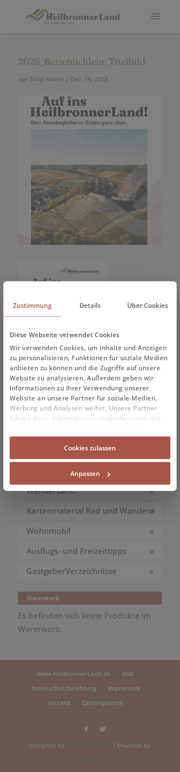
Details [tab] (90, 305)
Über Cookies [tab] (147, 305)
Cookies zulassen (90, 447)
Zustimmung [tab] (32, 305)
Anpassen (85, 473)
